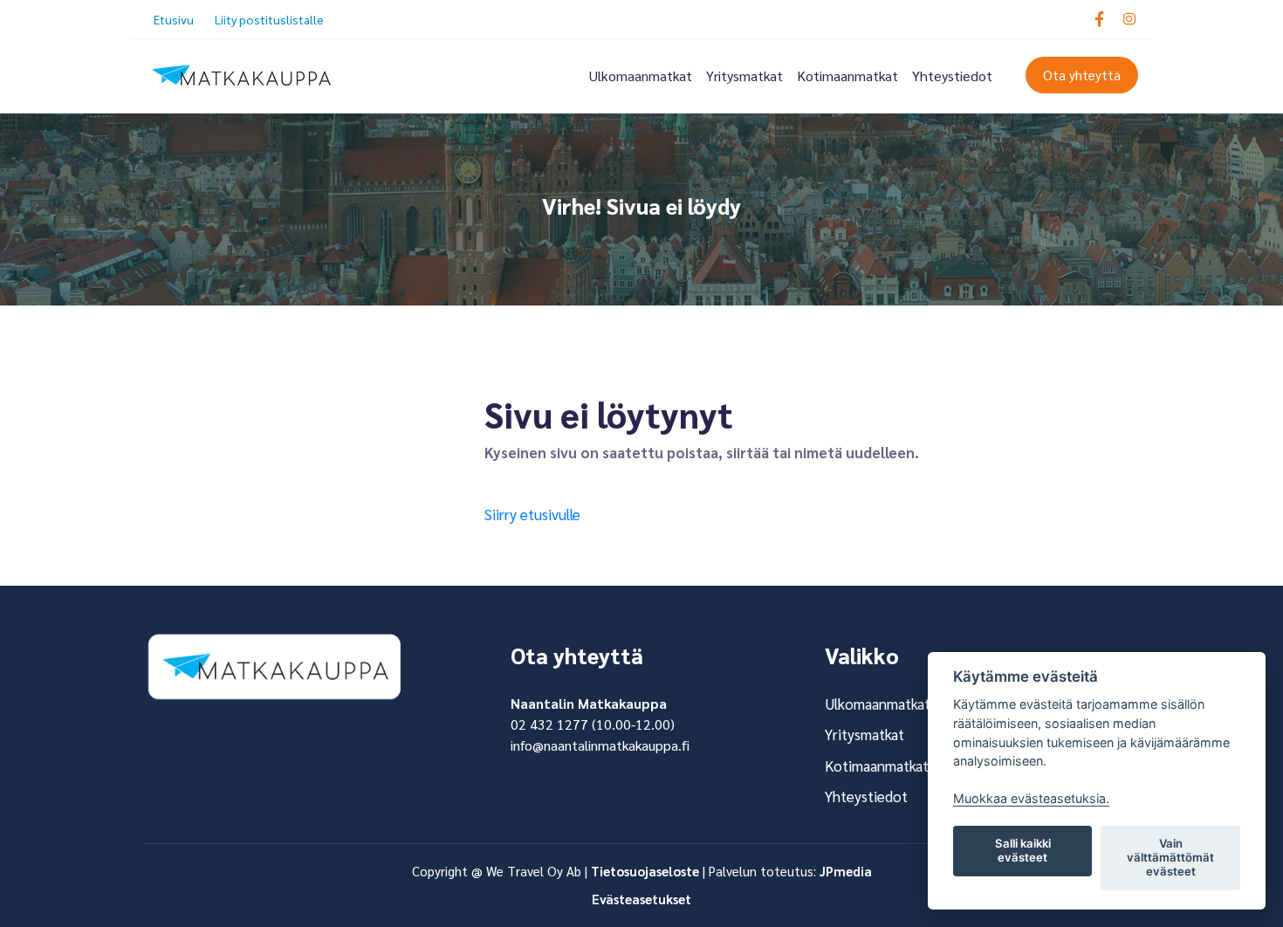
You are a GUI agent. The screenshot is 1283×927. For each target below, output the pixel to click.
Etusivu (174, 19)
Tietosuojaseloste (645, 870)
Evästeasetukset (641, 898)
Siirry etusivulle (532, 514)
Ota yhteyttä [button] (1082, 74)
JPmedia (846, 870)
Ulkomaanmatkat (640, 75)
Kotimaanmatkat (847, 75)
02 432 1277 (549, 724)
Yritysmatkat (744, 75)
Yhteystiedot (952, 75)
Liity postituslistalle (269, 19)
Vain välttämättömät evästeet (1170, 857)
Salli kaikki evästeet (1023, 850)
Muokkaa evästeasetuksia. (1031, 798)
